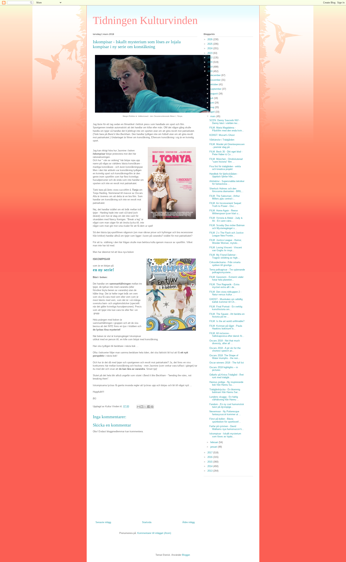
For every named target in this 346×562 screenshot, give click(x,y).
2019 (210, 66)
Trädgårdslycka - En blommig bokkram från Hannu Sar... (224, 391)
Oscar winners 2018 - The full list (226, 362)
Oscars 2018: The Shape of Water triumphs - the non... (224, 357)
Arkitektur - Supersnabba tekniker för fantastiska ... (226, 182)
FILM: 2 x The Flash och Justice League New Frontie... (226, 234)
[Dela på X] (145, 406)
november (215, 80)
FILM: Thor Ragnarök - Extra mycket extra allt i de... (224, 286)
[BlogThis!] (142, 406)
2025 (210, 44)
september (216, 89)
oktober (214, 84)
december (215, 75)
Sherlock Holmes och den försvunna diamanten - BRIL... (226, 190)
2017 (210, 452)
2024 (210, 48)
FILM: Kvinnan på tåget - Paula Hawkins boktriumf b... (225, 327)
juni (212, 102)
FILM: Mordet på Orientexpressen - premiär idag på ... (227, 145)
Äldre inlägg (188, 522)
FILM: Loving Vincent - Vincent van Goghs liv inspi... (225, 249)
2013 (210, 470)
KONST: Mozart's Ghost (222, 135)
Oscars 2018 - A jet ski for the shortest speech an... (225, 349)
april (212, 111)
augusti (214, 93)
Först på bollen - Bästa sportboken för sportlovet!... (225, 420)
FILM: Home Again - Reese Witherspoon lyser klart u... (224, 212)
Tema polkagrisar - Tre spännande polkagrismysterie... (227, 271)
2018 (210, 71)
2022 (210, 57)
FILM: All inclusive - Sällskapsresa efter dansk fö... (226, 334)
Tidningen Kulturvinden (145, 20)
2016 (210, 457)
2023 (210, 53)
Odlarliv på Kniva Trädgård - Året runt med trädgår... (226, 376)
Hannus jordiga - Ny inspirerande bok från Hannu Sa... (226, 383)
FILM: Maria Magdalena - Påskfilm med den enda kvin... (226, 129)
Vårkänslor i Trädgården (221, 139)
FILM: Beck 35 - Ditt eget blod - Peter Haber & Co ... (225, 153)
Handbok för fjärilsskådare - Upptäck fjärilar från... (223, 175)
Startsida (146, 522)
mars (213, 116)
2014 (210, 466)
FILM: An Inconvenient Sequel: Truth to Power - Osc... (225, 204)
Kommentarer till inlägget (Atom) (154, 533)
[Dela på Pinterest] (152, 406)
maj (212, 107)
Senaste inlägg (103, 522)
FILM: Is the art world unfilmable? (226, 321)
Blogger (186, 555)
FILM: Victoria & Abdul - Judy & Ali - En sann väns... (226, 219)
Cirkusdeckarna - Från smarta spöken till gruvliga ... (224, 263)
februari (214, 442)
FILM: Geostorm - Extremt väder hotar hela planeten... (226, 278)
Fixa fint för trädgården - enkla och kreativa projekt (225, 168)
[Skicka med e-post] (138, 406)
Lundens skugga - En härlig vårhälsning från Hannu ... (224, 398)
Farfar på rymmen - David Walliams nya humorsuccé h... (226, 427)
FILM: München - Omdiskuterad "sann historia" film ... (226, 160)
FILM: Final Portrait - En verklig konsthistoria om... (225, 308)
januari (214, 446)
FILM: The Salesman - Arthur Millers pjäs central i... (224, 197)
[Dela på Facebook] (148, 406)
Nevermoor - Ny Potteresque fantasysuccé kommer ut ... (225, 413)
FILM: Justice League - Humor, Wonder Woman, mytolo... (225, 241)
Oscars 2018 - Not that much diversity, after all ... (224, 342)
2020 (210, 62)
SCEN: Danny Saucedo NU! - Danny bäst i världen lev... (224, 122)
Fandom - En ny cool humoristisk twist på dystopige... (226, 405)
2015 (210, 461)
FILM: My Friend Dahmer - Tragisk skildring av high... (224, 256)
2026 (210, 39)
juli (212, 98)
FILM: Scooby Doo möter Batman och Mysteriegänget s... (227, 227)
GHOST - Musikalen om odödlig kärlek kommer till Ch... (226, 300)
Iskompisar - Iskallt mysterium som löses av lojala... (225, 435)
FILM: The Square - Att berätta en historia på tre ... (227, 315)
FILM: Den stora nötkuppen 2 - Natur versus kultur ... (225, 293)
